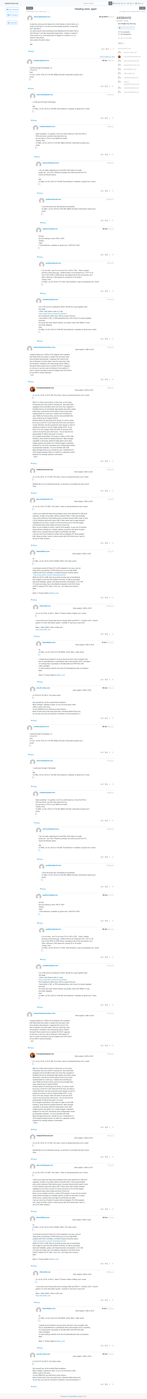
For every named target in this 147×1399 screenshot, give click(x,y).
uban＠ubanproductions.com (44, 347)
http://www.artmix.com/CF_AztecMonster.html (49, 575)
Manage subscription (127, 28)
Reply (32, 51)
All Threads (13, 15)
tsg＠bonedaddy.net (50, 229)
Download (13, 23)
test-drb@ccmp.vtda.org (127, 24)
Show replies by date (107, 57)
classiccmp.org (11, 3)
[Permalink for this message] (113, 49)
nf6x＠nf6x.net (44, 606)
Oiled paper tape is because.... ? (37, 11)
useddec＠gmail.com (41, 60)
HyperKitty (73, 1396)
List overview (13, 9)
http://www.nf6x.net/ (43, 629)
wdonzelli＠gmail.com (42, 17)
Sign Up (140, 3)
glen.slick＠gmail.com (44, 499)
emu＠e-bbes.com (43, 688)
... (31, 79)
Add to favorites (126, 38)
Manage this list (120, 3)
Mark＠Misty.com (43, 551)
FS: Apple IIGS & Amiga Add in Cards (132, 11)
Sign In (131, 3)
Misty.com (54, 593)
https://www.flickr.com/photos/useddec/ (53, 313)
